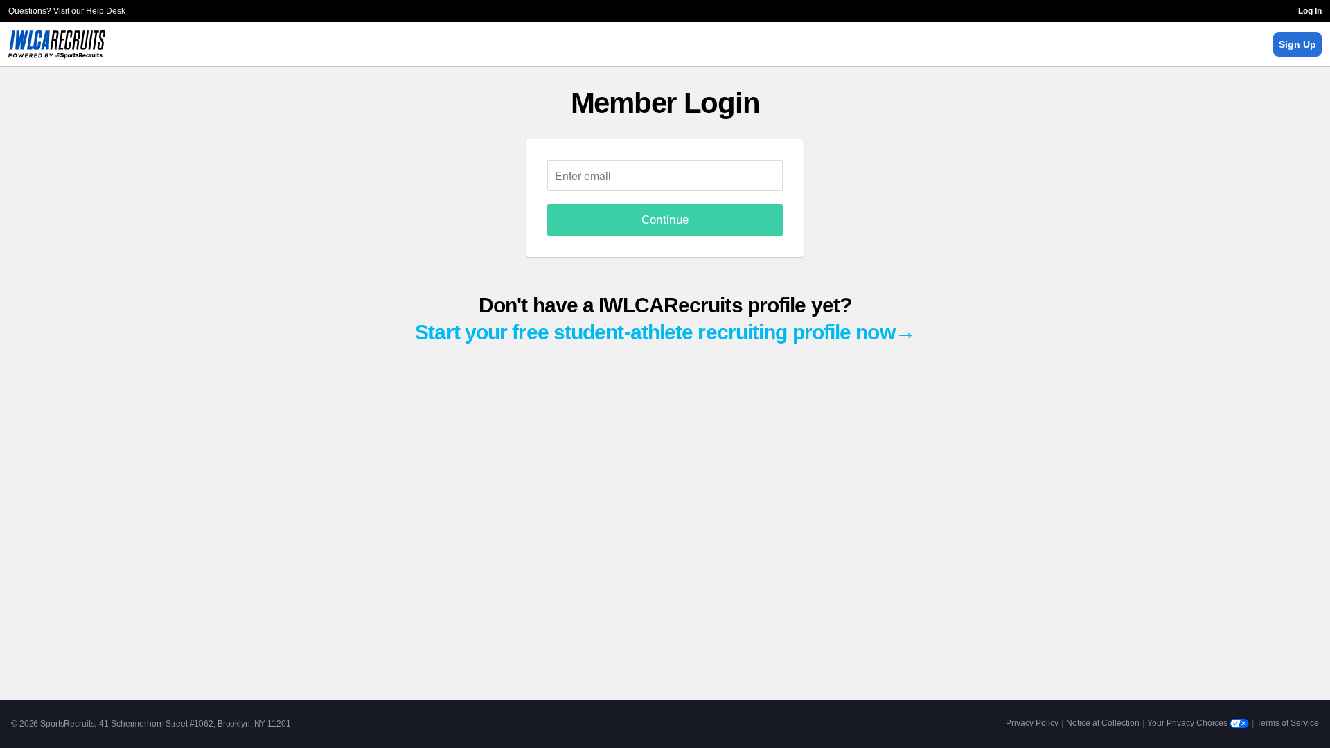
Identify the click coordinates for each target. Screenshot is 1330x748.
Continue (665, 219)
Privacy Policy (1032, 723)
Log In (1310, 11)
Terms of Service (1288, 723)
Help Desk (105, 11)
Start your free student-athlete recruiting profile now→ (665, 332)
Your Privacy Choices (1188, 723)
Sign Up (1297, 44)
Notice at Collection (1103, 723)
